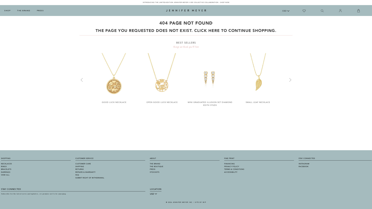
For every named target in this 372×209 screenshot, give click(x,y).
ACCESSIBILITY (230, 172)
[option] (186, 2)
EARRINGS (5, 172)
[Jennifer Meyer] (186, 10)
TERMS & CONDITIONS (234, 169)
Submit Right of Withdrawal (89, 178)
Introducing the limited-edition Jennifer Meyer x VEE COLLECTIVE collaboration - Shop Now (186, 2)
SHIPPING (79, 166)
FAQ (77, 175)
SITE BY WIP (200, 202)
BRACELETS (6, 169)
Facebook (303, 166)
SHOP (7, 10)
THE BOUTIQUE (156, 166)
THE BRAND (23, 10)
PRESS (40, 10)
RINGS (4, 166)
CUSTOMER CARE (83, 164)
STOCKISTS (154, 172)
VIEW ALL (5, 175)
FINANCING (229, 164)
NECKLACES (6, 164)
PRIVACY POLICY (231, 166)
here (214, 30)
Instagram (304, 164)
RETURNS (79, 169)
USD (284, 11)
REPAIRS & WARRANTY (85, 172)
